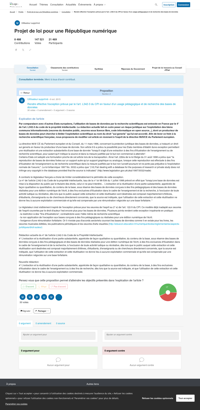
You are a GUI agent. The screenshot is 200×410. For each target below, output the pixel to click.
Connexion (183, 4)
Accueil (33, 4)
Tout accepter (185, 398)
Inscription (169, 4)
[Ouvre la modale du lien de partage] (30, 50)
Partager (42, 310)
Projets (20, 12)
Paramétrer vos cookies (16, 403)
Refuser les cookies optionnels (157, 398)
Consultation (56, 4)
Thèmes (43, 4)
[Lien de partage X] (23, 50)
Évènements (84, 4)
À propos (98, 4)
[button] (25, 323)
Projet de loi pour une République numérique (42, 12)
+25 (59, 297)
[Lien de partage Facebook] (16, 50)
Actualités (71, 4)
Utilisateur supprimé (37, 99)
